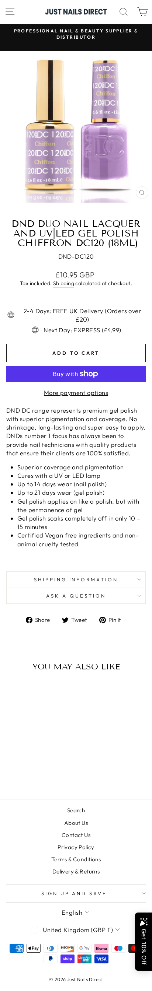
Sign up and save (74, 893)
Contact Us (76, 834)
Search (76, 810)
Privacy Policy (76, 847)
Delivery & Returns (76, 871)
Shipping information (76, 579)
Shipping (63, 283)
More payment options (76, 392)
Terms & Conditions (76, 859)
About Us (76, 822)
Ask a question (76, 596)
